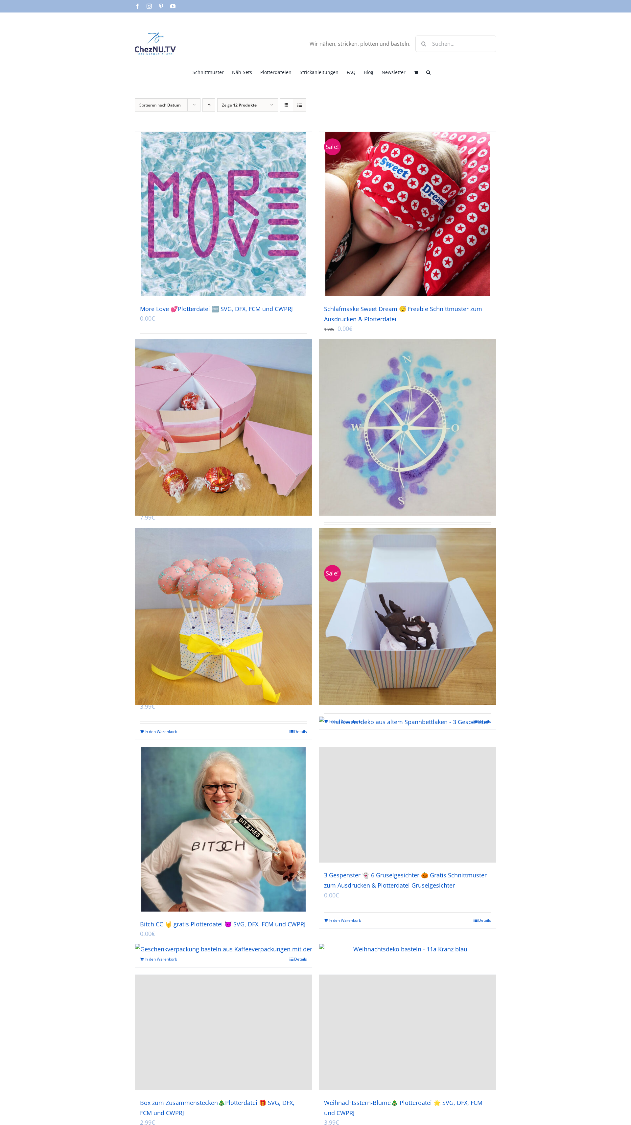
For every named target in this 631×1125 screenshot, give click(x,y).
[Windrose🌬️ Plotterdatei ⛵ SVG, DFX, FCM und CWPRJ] (407, 427)
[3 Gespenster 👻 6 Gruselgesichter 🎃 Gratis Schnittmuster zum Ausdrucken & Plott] (407, 805)
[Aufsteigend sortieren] (208, 105)
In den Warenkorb (161, 731)
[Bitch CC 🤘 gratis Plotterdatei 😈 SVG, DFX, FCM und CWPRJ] (223, 829)
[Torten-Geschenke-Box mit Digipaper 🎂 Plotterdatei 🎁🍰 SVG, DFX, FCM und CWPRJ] (223, 427)
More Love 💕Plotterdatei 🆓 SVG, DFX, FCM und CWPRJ (216, 309)
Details (300, 731)
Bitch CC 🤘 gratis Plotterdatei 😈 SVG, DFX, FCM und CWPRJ (223, 924)
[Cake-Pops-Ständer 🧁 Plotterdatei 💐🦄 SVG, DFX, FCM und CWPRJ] (223, 616)
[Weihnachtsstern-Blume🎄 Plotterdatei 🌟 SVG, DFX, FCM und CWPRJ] (407, 1032)
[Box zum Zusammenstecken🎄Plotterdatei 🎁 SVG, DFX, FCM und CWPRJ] (223, 1032)
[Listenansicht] (299, 105)
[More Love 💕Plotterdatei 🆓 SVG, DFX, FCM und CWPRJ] (223, 214)
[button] (428, 71)
